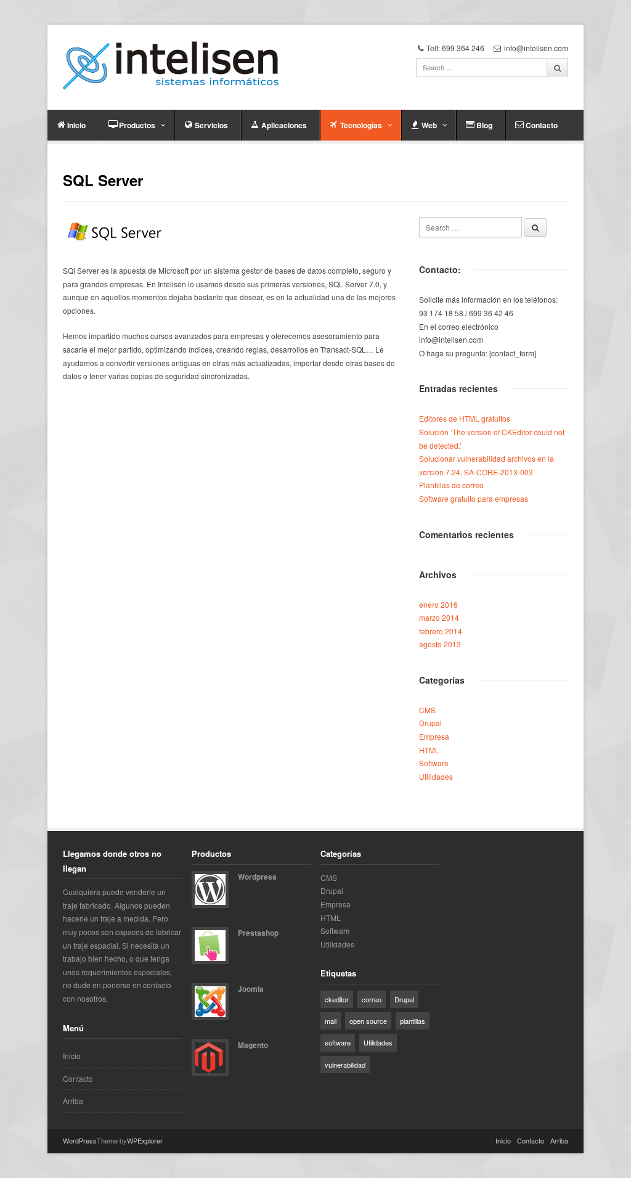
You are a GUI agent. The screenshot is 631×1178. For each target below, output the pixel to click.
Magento (253, 1044)
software (338, 1042)
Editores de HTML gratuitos (464, 418)
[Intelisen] (171, 65)
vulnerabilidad (345, 1065)
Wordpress (257, 876)
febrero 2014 (440, 631)
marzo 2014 (439, 617)
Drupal (430, 723)
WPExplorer (145, 1140)
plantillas (412, 1021)
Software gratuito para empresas (473, 498)
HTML (429, 750)
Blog (484, 125)
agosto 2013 (440, 644)
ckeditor (337, 999)
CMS (427, 710)
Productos (137, 125)
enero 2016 (438, 604)
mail (330, 1021)
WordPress (80, 1140)
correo (371, 999)
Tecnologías (361, 125)
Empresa (434, 736)
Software (434, 763)
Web (429, 125)
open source (368, 1021)
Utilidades (436, 776)
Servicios (211, 125)
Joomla (251, 988)
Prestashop (258, 932)
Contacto (542, 125)
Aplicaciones (284, 125)
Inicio (76, 125)
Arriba (73, 1100)
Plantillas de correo (451, 485)
